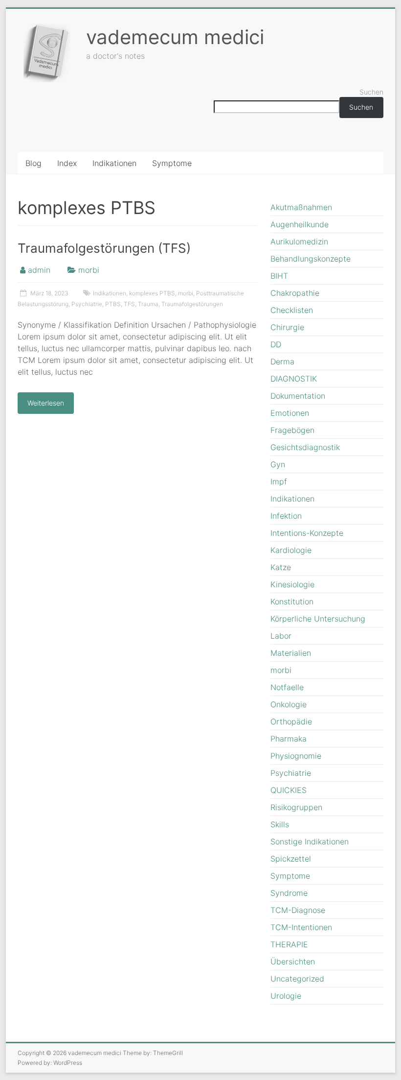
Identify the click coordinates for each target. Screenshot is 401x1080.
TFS (129, 304)
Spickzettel (290, 859)
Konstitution (291, 601)
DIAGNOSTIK (293, 379)
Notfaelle (287, 687)
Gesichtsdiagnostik (305, 447)
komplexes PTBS (152, 293)
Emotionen (289, 413)
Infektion (286, 516)
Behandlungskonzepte (310, 259)
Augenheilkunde (299, 224)
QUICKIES (288, 790)
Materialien (290, 653)
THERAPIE (289, 944)
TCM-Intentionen (301, 927)
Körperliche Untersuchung (317, 619)
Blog (33, 163)
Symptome (172, 163)
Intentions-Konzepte (306, 533)
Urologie (285, 996)
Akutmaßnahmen (301, 207)
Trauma (148, 304)
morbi (88, 270)
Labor (280, 636)
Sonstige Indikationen (309, 841)
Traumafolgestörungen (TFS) (104, 248)
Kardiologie (291, 550)
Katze (280, 567)
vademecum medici (175, 37)
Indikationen (114, 163)
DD (275, 344)
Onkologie (288, 704)
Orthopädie (291, 721)
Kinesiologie (292, 584)
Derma (282, 361)
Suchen (371, 92)
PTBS (113, 304)
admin (39, 270)
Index (67, 163)
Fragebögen (292, 430)
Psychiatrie (86, 304)
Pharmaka (288, 739)
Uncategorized (297, 979)
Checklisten (291, 310)
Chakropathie (294, 293)
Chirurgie (287, 327)
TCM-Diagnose (297, 910)
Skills (279, 824)
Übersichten (292, 961)
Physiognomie (295, 756)
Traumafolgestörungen (192, 304)
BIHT (279, 276)
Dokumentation (297, 396)
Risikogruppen (296, 807)
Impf (278, 481)
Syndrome (289, 893)
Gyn (277, 464)
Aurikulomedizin (299, 241)
